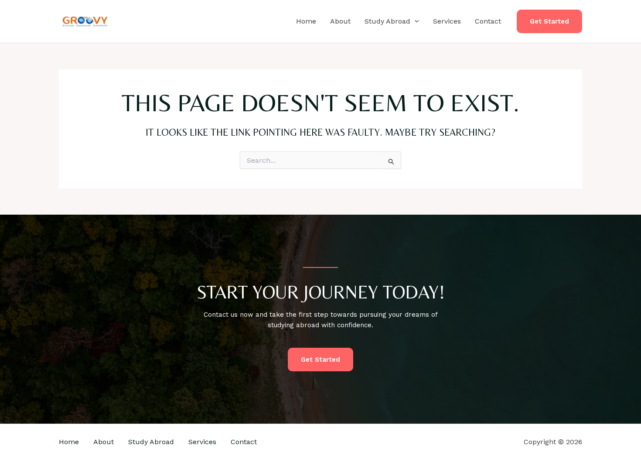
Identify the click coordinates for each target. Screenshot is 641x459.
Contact (488, 21)
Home (306, 21)
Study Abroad (387, 21)
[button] (414, 21)
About (340, 21)
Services (447, 21)
